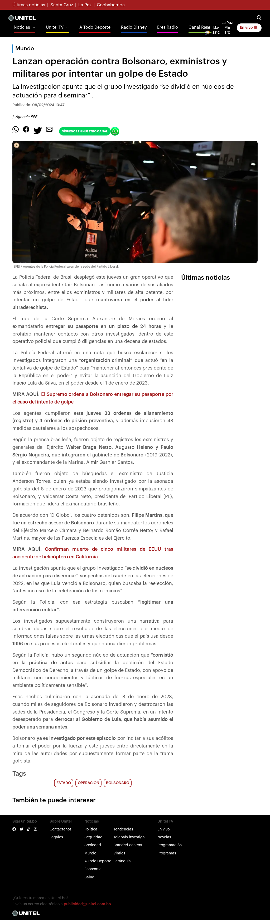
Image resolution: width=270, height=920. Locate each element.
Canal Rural (200, 27)
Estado (63, 783)
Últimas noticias (28, 5)
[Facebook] (26, 129)
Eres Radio (167, 27)
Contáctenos (60, 829)
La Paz (84, 5)
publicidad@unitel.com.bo (87, 904)
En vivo (247, 27)
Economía (93, 869)
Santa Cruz (61, 5)
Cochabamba (111, 5)
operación (88, 783)
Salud (89, 877)
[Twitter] (37, 130)
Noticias (22, 27)
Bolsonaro (117, 783)
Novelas (164, 837)
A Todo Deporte (94, 27)
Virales (119, 853)
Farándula (122, 861)
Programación (169, 845)
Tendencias (123, 829)
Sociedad (92, 845)
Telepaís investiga (129, 837)
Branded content (127, 845)
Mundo (90, 853)
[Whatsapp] (15, 129)
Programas (166, 853)
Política (90, 829)
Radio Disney (134, 27)
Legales (56, 837)
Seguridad (93, 837)
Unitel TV (55, 27)
